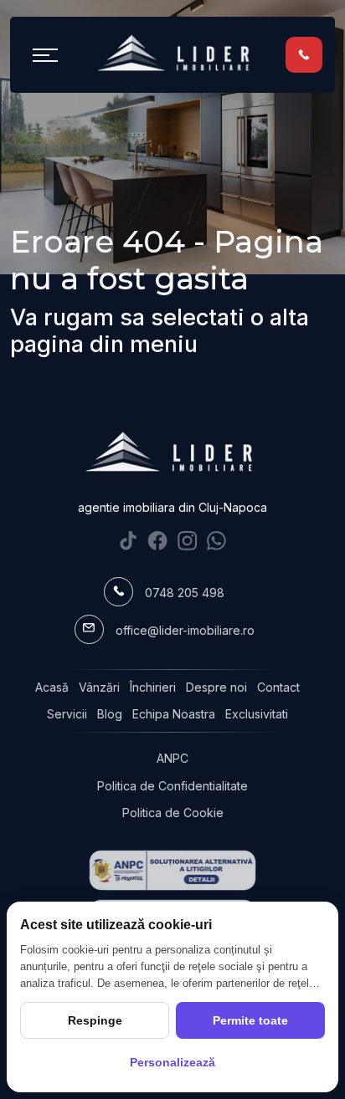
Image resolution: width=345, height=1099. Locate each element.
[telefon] (304, 54)
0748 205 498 (184, 592)
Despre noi (216, 687)
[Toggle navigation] (45, 54)
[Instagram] (187, 540)
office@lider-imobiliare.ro (185, 630)
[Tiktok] (128, 540)
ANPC (172, 758)
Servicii (67, 714)
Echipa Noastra (173, 714)
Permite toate (250, 1020)
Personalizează (172, 1062)
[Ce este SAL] (172, 870)
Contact (278, 687)
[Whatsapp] (216, 540)
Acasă (52, 687)
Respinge (95, 1020)
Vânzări (99, 687)
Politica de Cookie (173, 812)
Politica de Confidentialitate (172, 786)
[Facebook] (157, 540)
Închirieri (153, 687)
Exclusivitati (256, 714)
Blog (109, 714)
